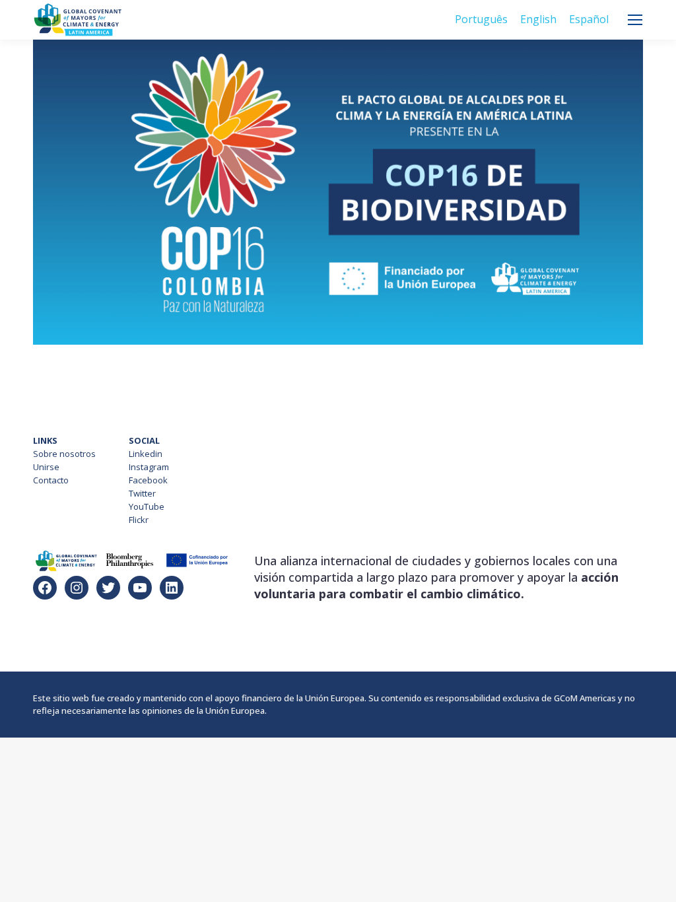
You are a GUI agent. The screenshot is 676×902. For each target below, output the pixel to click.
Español (589, 19)
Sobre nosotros (64, 454)
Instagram (149, 467)
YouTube (146, 506)
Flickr (139, 520)
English (538, 19)
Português (481, 19)
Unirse (46, 467)
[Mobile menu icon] (635, 20)
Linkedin (145, 454)
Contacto (51, 480)
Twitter (142, 493)
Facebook (148, 480)
